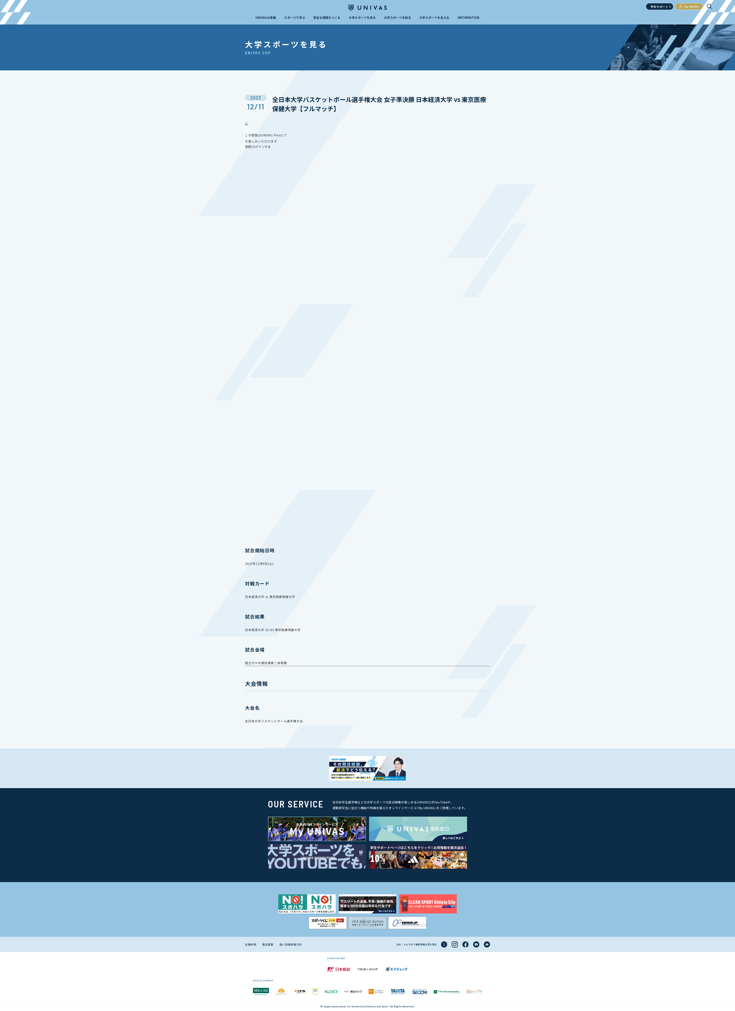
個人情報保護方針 (290, 944)
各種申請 (250, 944)
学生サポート (659, 6)
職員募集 (268, 944)
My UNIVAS (692, 6)
